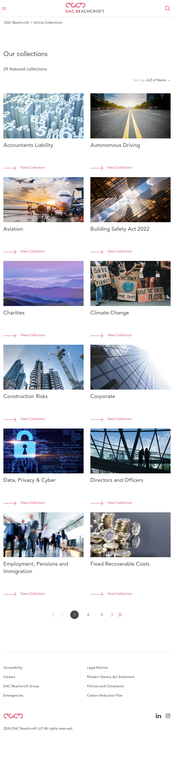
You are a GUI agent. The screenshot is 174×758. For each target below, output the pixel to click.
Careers (9, 676)
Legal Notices (97, 667)
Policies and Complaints (105, 686)
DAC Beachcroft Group (21, 686)
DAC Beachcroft (16, 22)
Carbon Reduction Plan (104, 695)
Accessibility (12, 667)
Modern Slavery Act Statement (111, 676)
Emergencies (13, 695)
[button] (167, 8)
